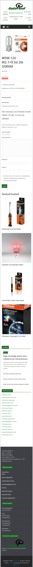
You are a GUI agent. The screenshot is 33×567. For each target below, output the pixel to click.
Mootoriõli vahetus (7, 411)
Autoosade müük (6, 395)
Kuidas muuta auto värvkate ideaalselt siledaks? (16, 384)
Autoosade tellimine (7, 429)
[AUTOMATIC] (4, 27)
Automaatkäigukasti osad (9, 484)
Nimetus (5, 159)
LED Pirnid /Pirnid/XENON (17, 88)
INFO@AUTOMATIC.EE (16, 13)
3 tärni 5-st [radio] (5, 134)
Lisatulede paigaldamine (8, 419)
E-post (4, 167)
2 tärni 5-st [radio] (4, 134)
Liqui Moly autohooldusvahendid (12, 374)
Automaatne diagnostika (8, 400)
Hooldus (4, 488)
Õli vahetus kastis (6, 427)
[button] (29, 36)
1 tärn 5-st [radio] (2, 134)
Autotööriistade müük (7, 403)
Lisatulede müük (6, 413)
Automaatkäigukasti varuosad (10, 405)
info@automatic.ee (7, 461)
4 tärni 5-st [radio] (7, 134)
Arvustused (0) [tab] (6, 97)
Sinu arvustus (6, 137)
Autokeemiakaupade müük (9, 397)
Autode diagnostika (7, 477)
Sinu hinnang (6, 132)
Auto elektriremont (7, 416)
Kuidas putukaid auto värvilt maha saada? (14, 379)
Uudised (5, 352)
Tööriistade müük (6, 424)
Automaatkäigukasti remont (9, 421)
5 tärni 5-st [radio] (9, 134)
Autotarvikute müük (7, 435)
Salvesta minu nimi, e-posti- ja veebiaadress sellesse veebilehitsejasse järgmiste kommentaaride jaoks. (17, 178)
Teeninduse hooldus (7, 408)
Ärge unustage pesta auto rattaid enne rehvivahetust (15, 357)
